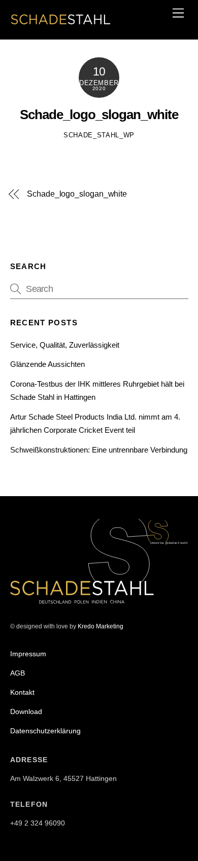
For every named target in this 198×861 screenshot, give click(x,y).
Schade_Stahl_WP (99, 135)
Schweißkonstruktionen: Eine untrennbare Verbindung (98, 449)
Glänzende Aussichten (47, 364)
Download (26, 711)
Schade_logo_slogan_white (99, 114)
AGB (17, 673)
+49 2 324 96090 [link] (37, 823)
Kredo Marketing (100, 626)
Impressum (28, 654)
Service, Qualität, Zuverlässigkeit (64, 345)
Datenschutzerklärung (45, 731)
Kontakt (22, 692)
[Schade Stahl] (61, 26)
